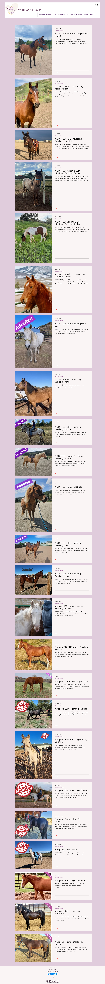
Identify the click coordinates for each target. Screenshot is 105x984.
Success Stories (59, 30)
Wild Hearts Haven (30, 9)
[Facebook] (95, 5)
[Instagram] (97, 5)
